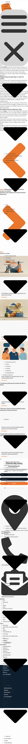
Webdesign (6, 638)
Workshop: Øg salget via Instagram (12, 475)
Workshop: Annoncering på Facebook (13, 473)
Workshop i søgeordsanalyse (11, 467)
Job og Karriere (7, 585)
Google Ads (7, 1)
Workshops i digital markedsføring (12, 461)
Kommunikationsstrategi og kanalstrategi (13, 306)
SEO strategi (8, 257)
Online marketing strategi (10, 255)
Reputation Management (9, 689)
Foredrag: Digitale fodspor (10, 526)
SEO (5, 687)
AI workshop (8, 366)
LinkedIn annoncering (9, 211)
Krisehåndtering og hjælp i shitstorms (13, 313)
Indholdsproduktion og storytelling (12, 308)
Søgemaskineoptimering (10, 153)
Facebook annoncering (10, 209)
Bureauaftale (6, 591)
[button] (14, 38)
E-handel (6, 6)
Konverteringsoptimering (9, 691)
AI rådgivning (8, 370)
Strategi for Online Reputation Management (14, 262)
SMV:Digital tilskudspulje (9, 534)
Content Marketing (8, 8)
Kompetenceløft (7, 532)
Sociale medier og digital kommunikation (13, 315)
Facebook (7, 685)
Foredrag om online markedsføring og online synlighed (16, 530)
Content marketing (9, 158)
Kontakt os (6, 589)
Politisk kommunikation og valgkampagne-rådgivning (16, 317)
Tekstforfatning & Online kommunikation (13, 155)
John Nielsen (6, 583)
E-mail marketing (7, 3)
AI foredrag (7, 368)
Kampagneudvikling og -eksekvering (12, 311)
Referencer (6, 587)
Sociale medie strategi (10, 260)
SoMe (6, 204)
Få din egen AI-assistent (10, 362)
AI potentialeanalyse (9, 372)
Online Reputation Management (11, 160)
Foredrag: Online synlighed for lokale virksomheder (15, 528)
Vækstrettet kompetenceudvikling (11, 536)
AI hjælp (7, 364)
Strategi (5, 640)
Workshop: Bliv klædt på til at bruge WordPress (15, 481)
